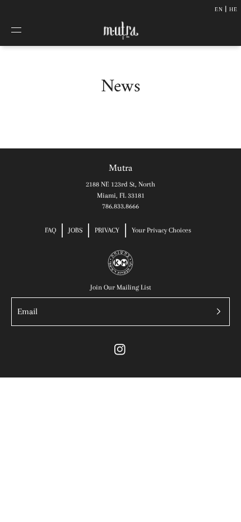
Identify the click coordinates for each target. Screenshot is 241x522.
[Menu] (24, 30)
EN (219, 9)
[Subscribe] (216, 311)
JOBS (75, 230)
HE (233, 9)
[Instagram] (120, 349)
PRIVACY (107, 230)
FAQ (50, 230)
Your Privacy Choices (161, 230)
